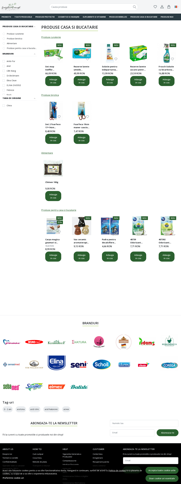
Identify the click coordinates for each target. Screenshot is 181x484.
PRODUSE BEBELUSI (118, 17)
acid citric (34, 409)
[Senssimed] (12, 364)
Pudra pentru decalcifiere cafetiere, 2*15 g (110, 241)
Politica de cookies (117, 470)
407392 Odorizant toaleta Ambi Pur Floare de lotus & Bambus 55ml (166, 241)
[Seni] (79, 364)
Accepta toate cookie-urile (161, 470)
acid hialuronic (51, 409)
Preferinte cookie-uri (13, 478)
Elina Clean (12, 80)
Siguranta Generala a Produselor (72, 455)
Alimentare (12, 43)
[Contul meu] (162, 6)
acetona (21, 409)
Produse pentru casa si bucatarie (22, 48)
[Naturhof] (123, 342)
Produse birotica (14, 38)
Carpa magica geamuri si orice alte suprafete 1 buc (52, 241)
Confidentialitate (10, 462)
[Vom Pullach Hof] (34, 364)
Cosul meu (37, 458)
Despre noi (7, 454)
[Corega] (169, 365)
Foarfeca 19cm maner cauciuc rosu (81, 126)
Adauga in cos (53, 81)
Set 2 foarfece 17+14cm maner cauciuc (53, 126)
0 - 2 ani (7, 409)
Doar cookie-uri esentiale (162, 478)
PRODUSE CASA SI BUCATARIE (143, 17)
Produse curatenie (15, 33)
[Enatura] (79, 342)
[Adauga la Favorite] (59, 59)
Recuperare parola (101, 462)
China (9, 105)
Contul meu (98, 454)
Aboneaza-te (167, 432)
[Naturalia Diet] (99, 342)
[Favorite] (155, 6)
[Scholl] (102, 364)
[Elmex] (57, 387)
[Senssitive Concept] (18, 6)
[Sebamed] (12, 387)
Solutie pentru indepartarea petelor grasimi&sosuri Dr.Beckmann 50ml (110, 68)
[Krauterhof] (57, 342)
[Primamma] (12, 342)
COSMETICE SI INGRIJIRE (68, 17)
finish (9, 95)
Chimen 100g (51, 182)
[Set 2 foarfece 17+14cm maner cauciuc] (53, 111)
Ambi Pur (11, 61)
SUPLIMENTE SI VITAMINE (94, 17)
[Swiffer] (34, 387)
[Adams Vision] (147, 342)
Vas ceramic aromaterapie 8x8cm (81, 241)
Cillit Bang (11, 70)
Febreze (10, 90)
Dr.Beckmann (13, 75)
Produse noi (167, 17)
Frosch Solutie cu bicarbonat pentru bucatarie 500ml (166, 68)
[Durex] (124, 365)
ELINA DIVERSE (14, 85)
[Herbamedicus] (169, 341)
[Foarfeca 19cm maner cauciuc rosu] (81, 111)
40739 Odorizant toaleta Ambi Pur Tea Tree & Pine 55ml (138, 241)
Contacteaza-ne (69, 460)
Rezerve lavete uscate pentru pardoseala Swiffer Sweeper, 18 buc (138, 68)
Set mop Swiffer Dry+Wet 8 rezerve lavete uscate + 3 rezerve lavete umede (53, 68)
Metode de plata (40, 462)
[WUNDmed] (34, 342)
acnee (66, 409)
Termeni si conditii (10, 458)
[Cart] (169, 6)
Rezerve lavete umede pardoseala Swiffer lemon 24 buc (81, 68)
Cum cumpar (38, 454)
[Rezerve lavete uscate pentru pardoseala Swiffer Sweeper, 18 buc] (138, 53)
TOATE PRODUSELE (23, 17)
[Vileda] (143, 364)
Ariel (9, 66)
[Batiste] (79, 387)
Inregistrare (98, 458)
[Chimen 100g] (53, 168)
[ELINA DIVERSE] (57, 365)
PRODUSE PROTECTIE (45, 17)
